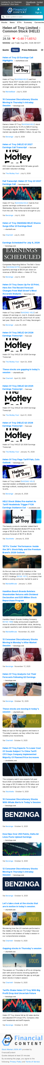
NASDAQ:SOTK (13, 267)
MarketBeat (10, 92)
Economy (28, 22)
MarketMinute (11, 584)
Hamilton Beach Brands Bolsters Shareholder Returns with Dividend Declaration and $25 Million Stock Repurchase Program (20, 596)
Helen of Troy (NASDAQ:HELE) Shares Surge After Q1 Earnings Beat (22, 226)
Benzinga (9, 137)
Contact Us (40, 3)
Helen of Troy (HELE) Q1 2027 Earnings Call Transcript (19, 146)
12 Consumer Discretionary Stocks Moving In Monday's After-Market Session (20, 642)
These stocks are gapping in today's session (21, 371)
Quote (5, 50)
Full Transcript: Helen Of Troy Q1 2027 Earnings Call (22, 182)
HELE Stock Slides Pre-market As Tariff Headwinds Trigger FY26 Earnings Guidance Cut (21, 504)
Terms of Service (33, 1062)
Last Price (6, 36)
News (12, 22)
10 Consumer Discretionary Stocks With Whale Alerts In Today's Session (22, 802)
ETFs (19, 22)
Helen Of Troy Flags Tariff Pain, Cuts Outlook (21, 461)
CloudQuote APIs (31, 3)
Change (26, 36)
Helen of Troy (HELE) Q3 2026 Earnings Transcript (18, 424)
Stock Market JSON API (12, 1049)
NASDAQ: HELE (27, 312)
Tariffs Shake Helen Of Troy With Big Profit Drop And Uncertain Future (21, 993)
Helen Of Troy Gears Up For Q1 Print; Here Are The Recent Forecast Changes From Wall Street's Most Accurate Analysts (21, 289)
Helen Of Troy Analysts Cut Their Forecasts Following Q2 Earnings (19, 677)
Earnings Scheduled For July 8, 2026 (21, 244)
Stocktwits (10, 539)
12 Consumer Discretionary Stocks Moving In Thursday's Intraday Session (20, 871)
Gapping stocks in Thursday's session (22, 950)
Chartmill (9, 235)
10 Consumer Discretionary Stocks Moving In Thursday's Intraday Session (20, 102)
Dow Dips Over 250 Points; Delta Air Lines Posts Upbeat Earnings (21, 837)
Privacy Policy (16, 1062)
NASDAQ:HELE (21, 79)
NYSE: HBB (8, 622)
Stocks (4, 22)
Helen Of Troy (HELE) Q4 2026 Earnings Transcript (18, 334)
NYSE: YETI (22, 576)
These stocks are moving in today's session (21, 710)
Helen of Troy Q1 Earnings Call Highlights (18, 59)
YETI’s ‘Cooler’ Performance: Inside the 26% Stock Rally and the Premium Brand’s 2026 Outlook (22, 549)
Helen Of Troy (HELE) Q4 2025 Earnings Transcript (18, 387)
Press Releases (29, 50)
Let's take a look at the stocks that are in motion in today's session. (20, 906)
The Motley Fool (12, 173)
